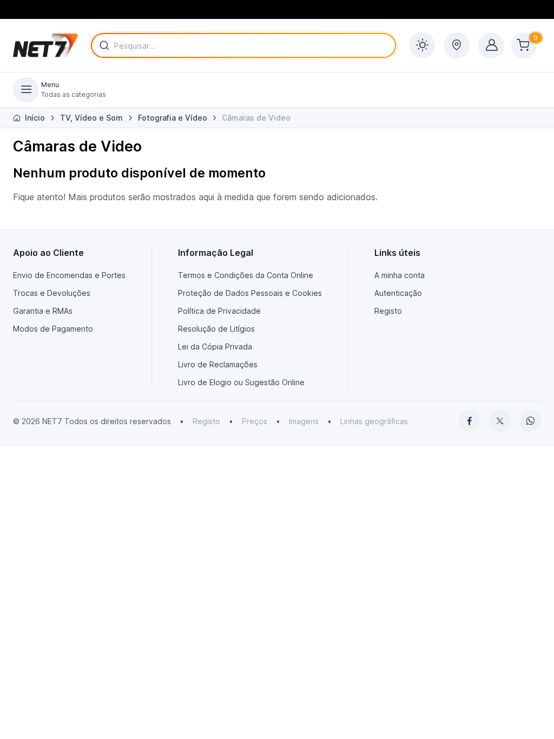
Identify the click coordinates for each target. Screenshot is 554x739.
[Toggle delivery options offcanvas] (457, 45)
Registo (388, 310)
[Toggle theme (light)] (422, 45)
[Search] (102, 45)
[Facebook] (469, 421)
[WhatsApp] (530, 421)
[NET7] (45, 45)
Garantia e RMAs (42, 310)
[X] (500, 421)
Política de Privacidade (219, 310)
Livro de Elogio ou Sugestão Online (241, 382)
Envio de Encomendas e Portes (69, 275)
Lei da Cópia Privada (215, 346)
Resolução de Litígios (216, 328)
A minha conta (399, 275)
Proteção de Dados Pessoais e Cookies (250, 293)
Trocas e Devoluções (51, 293)
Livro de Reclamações (218, 364)
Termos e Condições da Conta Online (245, 275)
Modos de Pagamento (53, 328)
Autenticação (398, 293)
